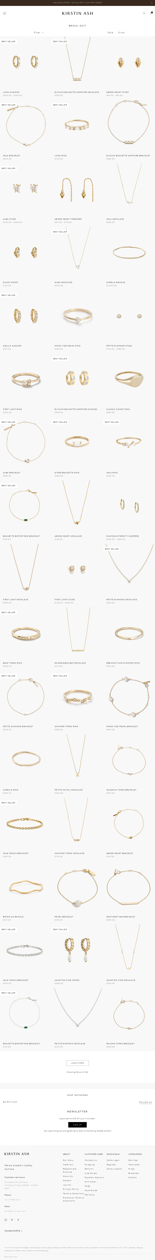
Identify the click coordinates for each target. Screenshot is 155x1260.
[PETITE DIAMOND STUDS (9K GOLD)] (129, 316)
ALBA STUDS (9, 219)
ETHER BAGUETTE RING (67, 473)
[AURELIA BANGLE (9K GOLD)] (129, 252)
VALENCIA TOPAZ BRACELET (121, 790)
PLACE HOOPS (10, 282)
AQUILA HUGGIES (12, 346)
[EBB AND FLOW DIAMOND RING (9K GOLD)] (129, 633)
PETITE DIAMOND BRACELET (18, 726)
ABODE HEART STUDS (117, 92)
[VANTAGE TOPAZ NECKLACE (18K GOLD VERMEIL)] (77, 823)
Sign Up (77, 1125)
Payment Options (94, 1177)
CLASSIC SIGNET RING (118, 409)
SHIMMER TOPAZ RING (66, 726)
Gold (110, 32)
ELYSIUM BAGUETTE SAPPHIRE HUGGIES (76, 409)
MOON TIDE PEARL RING (68, 346)
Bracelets (134, 1173)
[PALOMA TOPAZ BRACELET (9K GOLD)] (129, 1013)
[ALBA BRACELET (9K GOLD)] (26, 443)
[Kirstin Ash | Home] (77, 13)
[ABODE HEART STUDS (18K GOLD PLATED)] (129, 62)
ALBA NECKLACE (64, 282)
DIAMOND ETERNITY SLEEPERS (122, 536)
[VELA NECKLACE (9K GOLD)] (129, 189)
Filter (37, 32)
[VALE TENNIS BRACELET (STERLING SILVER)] (26, 950)
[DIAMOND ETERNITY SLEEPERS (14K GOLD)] (129, 506)
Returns (89, 1169)
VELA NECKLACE (115, 219)
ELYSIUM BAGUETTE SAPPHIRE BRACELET (128, 156)
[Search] (142, 13)
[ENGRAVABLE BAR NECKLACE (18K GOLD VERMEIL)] (77, 633)
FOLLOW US (145, 1102)
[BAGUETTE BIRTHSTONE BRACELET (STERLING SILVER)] (26, 1013)
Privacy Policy (71, 1189)
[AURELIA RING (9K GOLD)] (26, 760)
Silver (121, 32)
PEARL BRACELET (64, 917)
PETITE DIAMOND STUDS (119, 346)
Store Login (113, 1160)
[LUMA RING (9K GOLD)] (77, 125)
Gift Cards (90, 1182)
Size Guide (91, 1173)
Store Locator (114, 1169)
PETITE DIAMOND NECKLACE (121, 600)
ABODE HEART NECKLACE (68, 536)
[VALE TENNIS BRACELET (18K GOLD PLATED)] (26, 823)
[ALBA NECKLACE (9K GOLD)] (77, 252)
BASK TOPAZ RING (12, 663)
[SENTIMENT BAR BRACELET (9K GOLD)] (129, 887)
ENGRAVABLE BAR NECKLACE (70, 663)
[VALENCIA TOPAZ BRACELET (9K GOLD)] (129, 760)
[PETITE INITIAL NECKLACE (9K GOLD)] (77, 760)
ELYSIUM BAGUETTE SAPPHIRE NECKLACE (77, 92)
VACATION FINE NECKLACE (120, 980)
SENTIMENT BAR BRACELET (120, 917)
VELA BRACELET (11, 156)
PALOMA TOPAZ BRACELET (120, 1044)
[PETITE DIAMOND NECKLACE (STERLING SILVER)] (77, 1013)
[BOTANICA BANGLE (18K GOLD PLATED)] (26, 887)
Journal (67, 1185)
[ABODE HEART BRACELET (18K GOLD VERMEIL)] (129, 823)
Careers (67, 1180)
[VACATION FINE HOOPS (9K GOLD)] (77, 950)
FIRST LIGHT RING (12, 409)
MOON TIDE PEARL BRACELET (122, 726)
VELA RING (112, 473)
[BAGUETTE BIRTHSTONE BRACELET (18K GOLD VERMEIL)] (26, 506)
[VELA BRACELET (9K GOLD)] (26, 125)
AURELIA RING (10, 790)
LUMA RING (61, 156)
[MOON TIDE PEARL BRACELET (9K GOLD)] (129, 696)
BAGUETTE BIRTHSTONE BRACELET (21, 536)
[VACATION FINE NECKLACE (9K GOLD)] (129, 950)
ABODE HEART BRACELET (119, 853)
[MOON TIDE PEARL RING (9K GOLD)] (77, 316)
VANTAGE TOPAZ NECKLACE (70, 853)
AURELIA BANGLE (115, 282)
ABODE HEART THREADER (68, 219)
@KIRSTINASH (10, 1102)
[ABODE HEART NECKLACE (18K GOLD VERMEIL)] (77, 506)
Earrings (133, 1160)
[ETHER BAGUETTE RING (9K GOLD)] (77, 443)
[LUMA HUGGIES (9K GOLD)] (26, 62)
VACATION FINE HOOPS (67, 980)
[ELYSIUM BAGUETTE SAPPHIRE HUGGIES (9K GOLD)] (77, 379)
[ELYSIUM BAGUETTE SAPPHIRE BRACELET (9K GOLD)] (129, 125)
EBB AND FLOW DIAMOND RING (123, 663)
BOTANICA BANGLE (13, 917)
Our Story (68, 1160)
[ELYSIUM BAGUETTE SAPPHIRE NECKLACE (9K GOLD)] (77, 62)
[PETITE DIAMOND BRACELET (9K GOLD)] (26, 696)
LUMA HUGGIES (11, 92)
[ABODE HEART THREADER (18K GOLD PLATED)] (77, 189)
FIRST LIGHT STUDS (65, 600)
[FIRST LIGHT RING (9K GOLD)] (26, 379)
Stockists (68, 1176)
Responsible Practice (70, 1170)
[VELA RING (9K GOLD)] (129, 443)
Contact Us (91, 1160)
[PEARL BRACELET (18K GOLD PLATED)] (77, 887)
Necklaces (134, 1164)
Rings (132, 1169)
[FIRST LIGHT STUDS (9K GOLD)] (77, 569)
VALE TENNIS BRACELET (16, 853)
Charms (133, 1177)
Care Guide (91, 1190)
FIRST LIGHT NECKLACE (15, 600)
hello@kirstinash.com (15, 1211)
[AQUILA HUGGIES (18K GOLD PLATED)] (26, 316)
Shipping (90, 1164)
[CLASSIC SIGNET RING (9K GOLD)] (129, 379)
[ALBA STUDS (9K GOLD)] (26, 189)
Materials (68, 1164)
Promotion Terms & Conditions (73, 1199)
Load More (77, 1063)
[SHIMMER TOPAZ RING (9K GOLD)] (77, 696)
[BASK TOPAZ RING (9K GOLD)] (26, 633)
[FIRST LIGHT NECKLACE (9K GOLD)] (26, 569)
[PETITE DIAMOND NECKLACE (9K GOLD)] (129, 569)
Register (111, 1164)
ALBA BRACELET (11, 473)
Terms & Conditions (74, 1193)
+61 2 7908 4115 (12, 1200)
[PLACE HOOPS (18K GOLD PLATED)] (26, 252)
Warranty (90, 1195)
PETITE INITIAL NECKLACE (69, 790)
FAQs (88, 1186)
